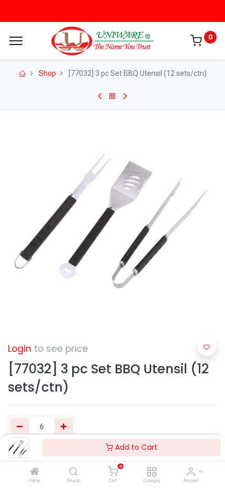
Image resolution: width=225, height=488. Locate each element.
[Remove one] (19, 427)
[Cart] (113, 472)
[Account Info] (191, 472)
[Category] (151, 472)
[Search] (73, 472)
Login (19, 348)
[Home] (34, 472)
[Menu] (16, 41)
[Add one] (64, 427)
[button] (206, 346)
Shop (47, 73)
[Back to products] (112, 96)
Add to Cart (135, 447)
